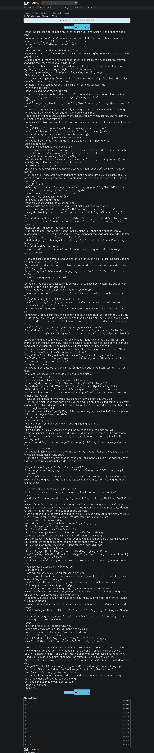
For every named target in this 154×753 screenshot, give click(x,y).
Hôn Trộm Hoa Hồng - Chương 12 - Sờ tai (40, 16)
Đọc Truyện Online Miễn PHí (31, 752)
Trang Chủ (27, 8)
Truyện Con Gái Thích (71, 8)
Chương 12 (28, 745)
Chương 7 (27, 725)
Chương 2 (27, 705)
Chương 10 (28, 737)
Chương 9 (27, 733)
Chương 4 (27, 713)
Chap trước (69, 27)
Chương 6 (27, 721)
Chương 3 (27, 709)
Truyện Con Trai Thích (87, 8)
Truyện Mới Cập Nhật (39, 8)
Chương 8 (27, 729)
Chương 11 (27, 741)
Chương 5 (27, 717)
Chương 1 (27, 701)
